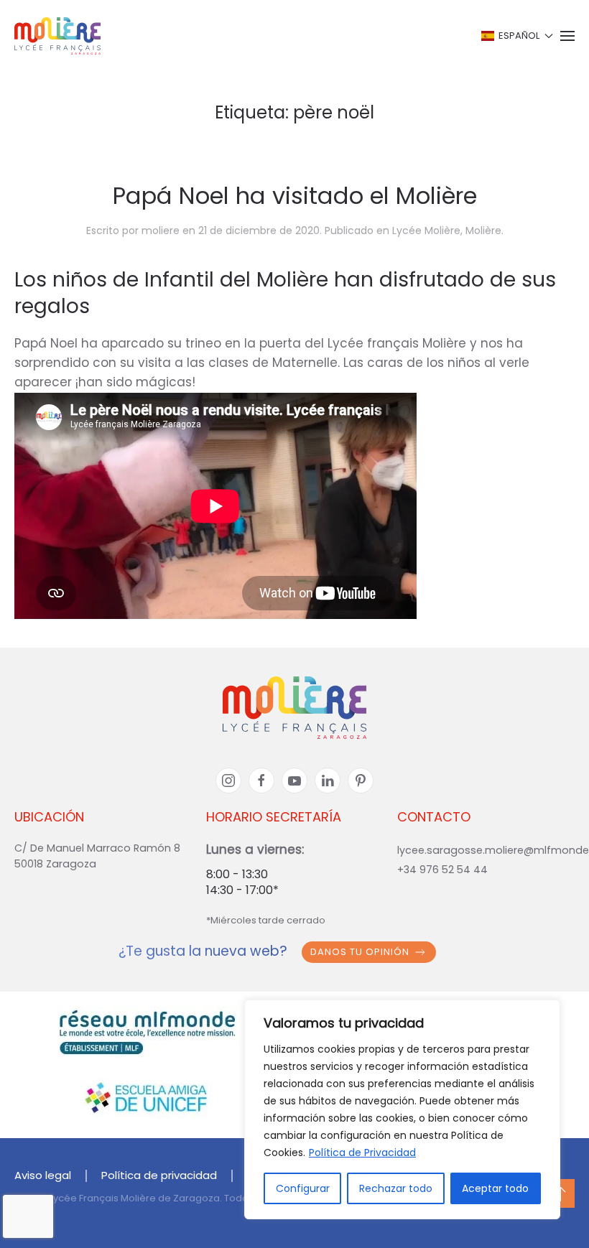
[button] (516, 36)
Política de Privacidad (362, 1152)
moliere (161, 230)
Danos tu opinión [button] (359, 952)
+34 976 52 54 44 (442, 869)
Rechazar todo (395, 1188)
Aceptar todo (495, 1188)
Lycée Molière (426, 230)
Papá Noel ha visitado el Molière (295, 196)
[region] (402, 1109)
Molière (483, 230)
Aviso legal (42, 1175)
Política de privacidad (159, 1175)
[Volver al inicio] (57, 36)
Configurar (303, 1188)
